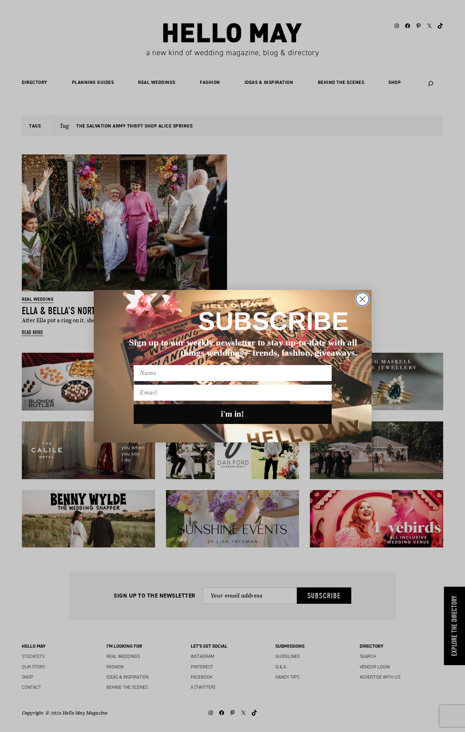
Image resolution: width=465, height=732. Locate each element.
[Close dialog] (362, 299)
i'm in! (232, 413)
